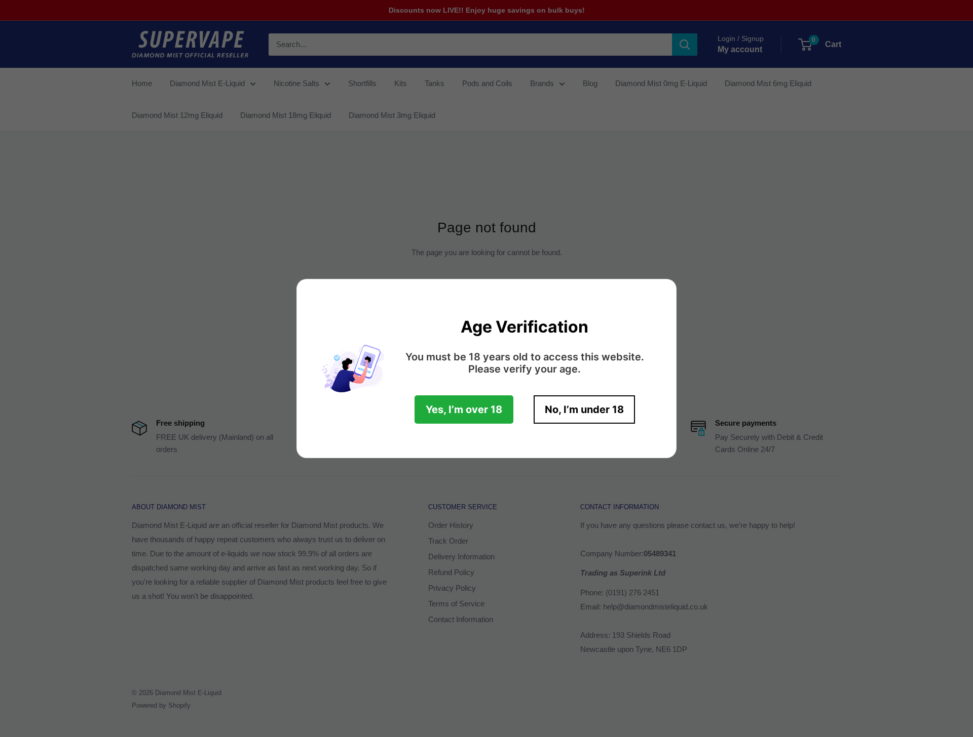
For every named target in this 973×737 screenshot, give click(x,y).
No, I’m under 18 (584, 409)
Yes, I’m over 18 (464, 409)
